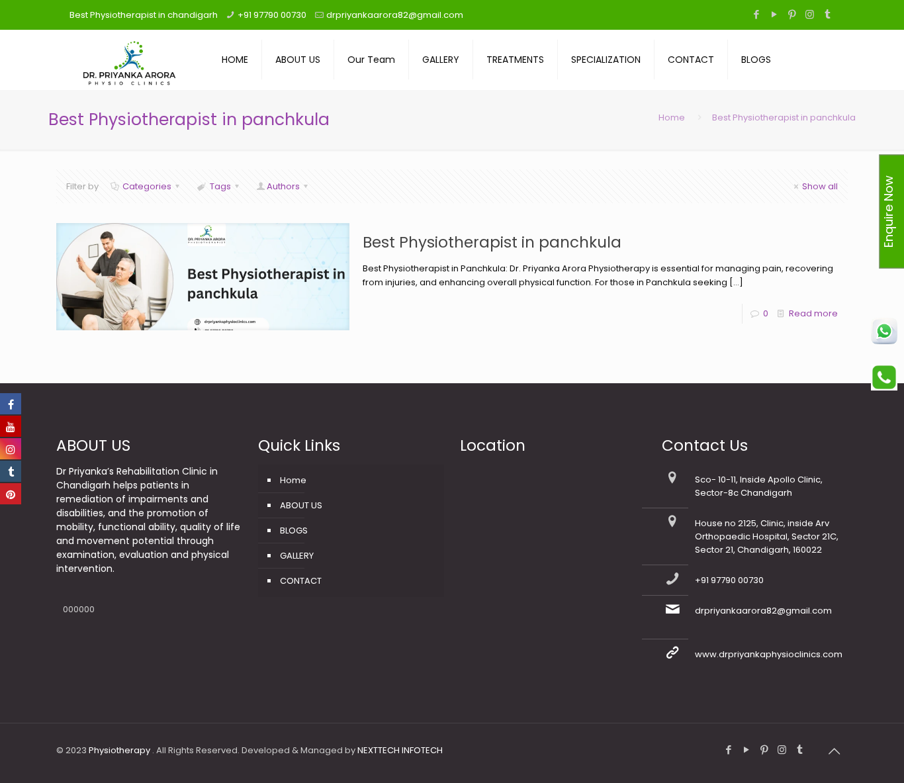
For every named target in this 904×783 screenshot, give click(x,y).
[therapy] (129, 59)
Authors (283, 186)
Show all (820, 186)
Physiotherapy (120, 750)
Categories (146, 186)
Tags (220, 186)
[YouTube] (774, 14)
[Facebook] (756, 14)
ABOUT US (301, 505)
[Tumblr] (828, 14)
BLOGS (294, 530)
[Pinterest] (792, 14)
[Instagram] (810, 14)
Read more (813, 313)
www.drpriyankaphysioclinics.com (768, 654)
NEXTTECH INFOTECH (399, 750)
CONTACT (301, 581)
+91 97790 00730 (272, 15)
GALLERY (297, 555)
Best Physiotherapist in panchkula (492, 242)
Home (671, 117)
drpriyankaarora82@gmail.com (394, 15)
